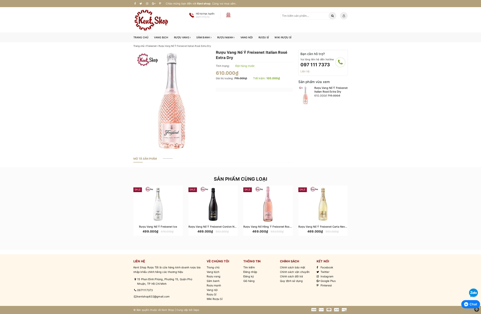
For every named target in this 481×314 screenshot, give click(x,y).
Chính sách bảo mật (292, 267)
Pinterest (326, 285)
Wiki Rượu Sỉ (283, 37)
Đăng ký (248, 276)
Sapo (196, 309)
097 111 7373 (315, 64)
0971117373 (145, 290)
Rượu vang (182, 37)
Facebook (326, 267)
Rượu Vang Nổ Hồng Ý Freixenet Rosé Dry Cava (273, 226)
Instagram (327, 276)
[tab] (145, 158)
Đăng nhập (250, 271)
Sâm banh (203, 37)
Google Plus (328, 280)
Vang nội (246, 37)
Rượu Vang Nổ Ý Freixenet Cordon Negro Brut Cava (220, 226)
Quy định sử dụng (291, 280)
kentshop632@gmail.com (153, 296)
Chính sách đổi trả (291, 276)
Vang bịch (161, 37)
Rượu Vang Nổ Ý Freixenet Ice (158, 226)
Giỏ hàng (249, 280)
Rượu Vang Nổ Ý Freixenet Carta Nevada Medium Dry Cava (335, 226)
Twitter (324, 271)
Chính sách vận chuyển (294, 271)
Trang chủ (140, 37)
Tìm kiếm (249, 267)
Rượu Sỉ (264, 37)
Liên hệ (305, 71)
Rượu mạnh (225, 37)
